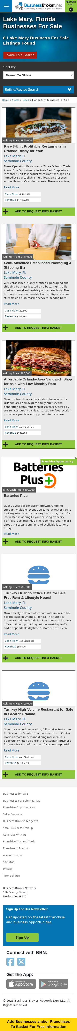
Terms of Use (11, 875)
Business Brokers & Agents (20, 821)
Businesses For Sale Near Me (21, 800)
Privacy (8, 869)
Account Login (12, 855)
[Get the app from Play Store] (53, 983)
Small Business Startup (18, 828)
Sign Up (22, 937)
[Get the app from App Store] (21, 983)
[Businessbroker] (38, 5)
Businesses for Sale (15, 793)
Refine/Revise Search (22, 89)
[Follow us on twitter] (21, 961)
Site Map (9, 862)
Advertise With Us (14, 834)
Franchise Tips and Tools (19, 841)
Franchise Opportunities (19, 807)
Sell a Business (12, 814)
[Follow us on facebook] (10, 961)
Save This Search (20, 55)
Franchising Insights (16, 848)
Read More (11, 187)
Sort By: (9, 67)
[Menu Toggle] (6, 6)
